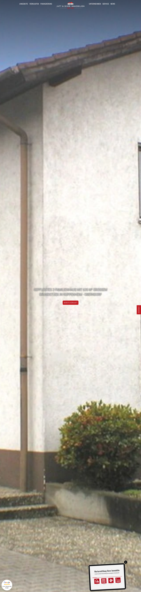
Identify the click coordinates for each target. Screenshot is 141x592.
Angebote (23, 4)
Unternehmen (95, 4)
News (112, 4)
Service (105, 4)
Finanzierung (46, 4)
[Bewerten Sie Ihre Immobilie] (107, 577)
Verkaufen (34, 4)
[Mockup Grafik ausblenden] (125, 562)
